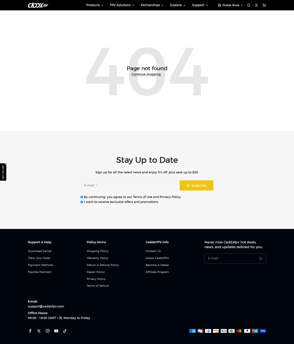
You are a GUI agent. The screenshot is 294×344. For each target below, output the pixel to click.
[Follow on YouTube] (56, 331)
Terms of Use (142, 197)
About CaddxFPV (157, 258)
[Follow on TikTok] (65, 331)
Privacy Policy (170, 197)
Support (198, 5)
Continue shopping (146, 74)
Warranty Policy (97, 258)
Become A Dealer (157, 264)
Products (93, 5)
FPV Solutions (120, 5)
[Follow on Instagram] (47, 331)
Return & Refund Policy (103, 264)
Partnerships (150, 5)
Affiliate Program (157, 271)
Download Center (40, 251)
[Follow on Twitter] (39, 331)
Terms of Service (98, 285)
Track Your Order (39, 258)
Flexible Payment (40, 271)
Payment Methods (40, 264)
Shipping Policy (98, 251)
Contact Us (153, 251)
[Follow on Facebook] (30, 331)
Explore (176, 5)
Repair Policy (96, 271)
